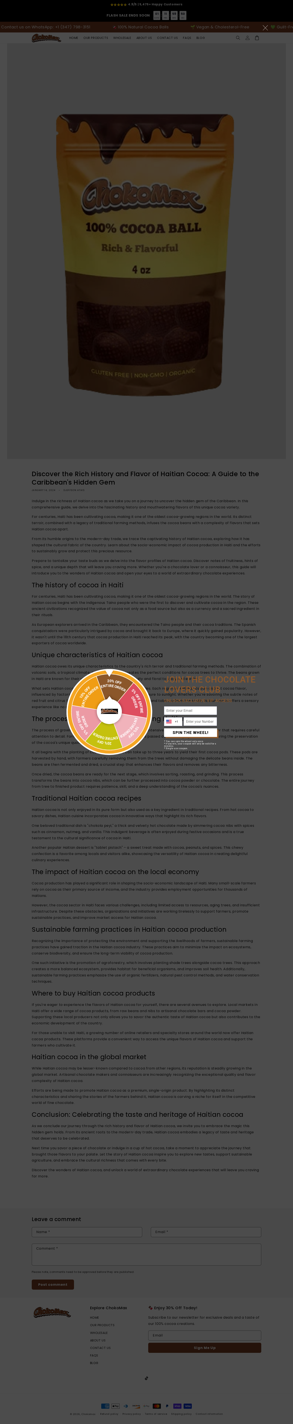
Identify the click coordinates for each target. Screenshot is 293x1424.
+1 (176, 721)
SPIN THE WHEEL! (190, 732)
